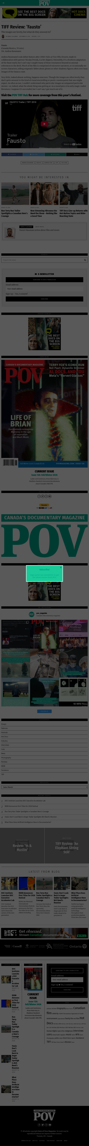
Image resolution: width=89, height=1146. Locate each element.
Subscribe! (44, 569)
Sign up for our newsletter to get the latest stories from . (44, 576)
